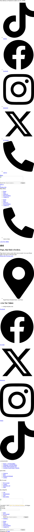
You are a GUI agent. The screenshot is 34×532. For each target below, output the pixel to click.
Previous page (9, 256)
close (8, 531)
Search (23, 183)
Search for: (2, 183)
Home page (3, 256)
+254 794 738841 (4, 241)
